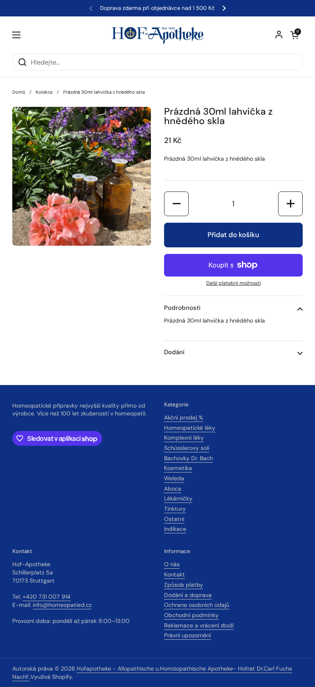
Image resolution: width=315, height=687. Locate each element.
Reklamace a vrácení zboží (199, 625)
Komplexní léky (184, 437)
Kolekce (44, 92)
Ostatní (174, 519)
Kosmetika (178, 468)
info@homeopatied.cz (62, 605)
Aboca (172, 488)
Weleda (174, 478)
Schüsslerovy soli (186, 448)
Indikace (175, 529)
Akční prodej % (183, 417)
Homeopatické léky (189, 427)
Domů (18, 92)
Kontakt (174, 574)
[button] (294, 35)
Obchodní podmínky (191, 615)
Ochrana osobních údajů (196, 605)
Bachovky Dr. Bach (188, 458)
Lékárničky (178, 498)
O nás (172, 564)
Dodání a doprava (188, 595)
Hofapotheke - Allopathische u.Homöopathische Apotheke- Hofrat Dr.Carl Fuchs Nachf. (152, 672)
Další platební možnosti (233, 283)
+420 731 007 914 (47, 596)
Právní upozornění (187, 635)
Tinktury (175, 508)
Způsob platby (183, 584)
